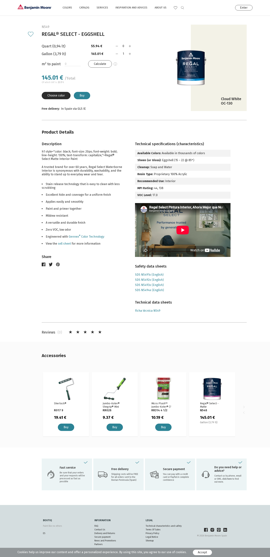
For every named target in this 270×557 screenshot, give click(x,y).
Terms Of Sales (153, 529)
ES (44, 533)
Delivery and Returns (104, 533)
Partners (98, 544)
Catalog (84, 7)
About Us (160, 7)
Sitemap (150, 540)
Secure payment (102, 537)
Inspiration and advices (131, 7)
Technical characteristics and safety (164, 526)
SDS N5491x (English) (149, 274)
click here (227, 479)
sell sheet (64, 243)
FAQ (96, 526)
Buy (82, 95)
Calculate (100, 64)
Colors (67, 7)
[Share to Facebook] (43, 264)
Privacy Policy (152, 533)
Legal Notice (152, 537)
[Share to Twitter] (51, 264)
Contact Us (99, 529)
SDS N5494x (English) (149, 290)
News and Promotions (105, 540)
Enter (244, 7)
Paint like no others (52, 526)
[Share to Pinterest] (58, 264)
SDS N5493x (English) (149, 285)
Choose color (56, 95)
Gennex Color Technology (86, 236)
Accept (202, 552)
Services (102, 7)
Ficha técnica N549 (147, 310)
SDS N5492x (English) (149, 280)
